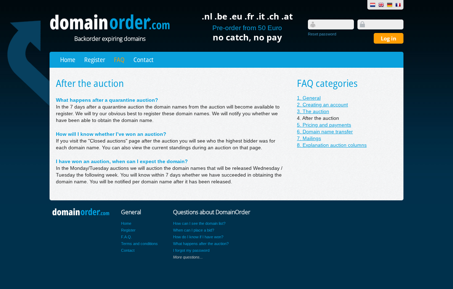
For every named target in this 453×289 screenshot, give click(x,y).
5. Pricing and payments (324, 125)
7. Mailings (309, 138)
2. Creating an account (322, 104)
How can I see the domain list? (199, 223)
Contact (143, 59)
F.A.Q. (126, 237)
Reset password (322, 34)
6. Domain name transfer (325, 131)
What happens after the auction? (201, 243)
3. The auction (313, 111)
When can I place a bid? (193, 230)
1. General (309, 98)
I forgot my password (191, 250)
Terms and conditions (139, 243)
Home (67, 59)
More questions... (188, 257)
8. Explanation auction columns (332, 145)
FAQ (119, 59)
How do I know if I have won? (198, 237)
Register (94, 59)
